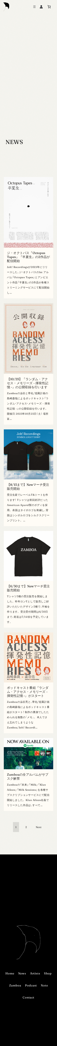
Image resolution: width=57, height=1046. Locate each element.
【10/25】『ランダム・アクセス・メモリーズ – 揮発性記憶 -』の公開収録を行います (27, 383)
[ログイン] (41, 7)
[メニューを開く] (34, 7)
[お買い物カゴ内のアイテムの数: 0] (49, 7)
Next (39, 827)
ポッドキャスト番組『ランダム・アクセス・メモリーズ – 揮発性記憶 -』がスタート (28, 692)
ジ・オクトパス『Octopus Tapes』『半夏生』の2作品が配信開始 (28, 257)
